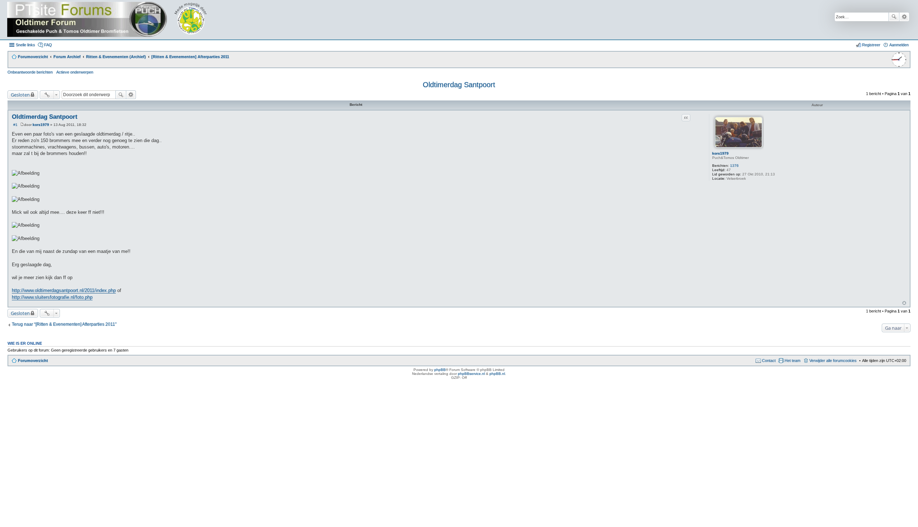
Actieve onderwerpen (74, 72)
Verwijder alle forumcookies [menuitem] (833, 360)
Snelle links (25, 45)
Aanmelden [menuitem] (899, 45)
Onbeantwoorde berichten (30, 72)
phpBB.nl (497, 374)
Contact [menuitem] (769, 360)
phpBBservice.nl (471, 374)
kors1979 (720, 153)
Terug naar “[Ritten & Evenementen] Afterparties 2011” (64, 324)
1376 (734, 166)
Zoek (894, 17)
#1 (15, 125)
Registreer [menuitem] (871, 45)
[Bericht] (22, 125)
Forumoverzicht (33, 360)
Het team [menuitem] (792, 360)
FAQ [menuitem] (48, 45)
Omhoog (904, 303)
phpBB (440, 370)
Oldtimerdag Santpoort (459, 85)
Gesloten (20, 94)
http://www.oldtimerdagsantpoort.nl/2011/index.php (64, 290)
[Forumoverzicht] (112, 20)
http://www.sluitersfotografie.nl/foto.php (52, 297)
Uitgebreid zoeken (904, 17)
